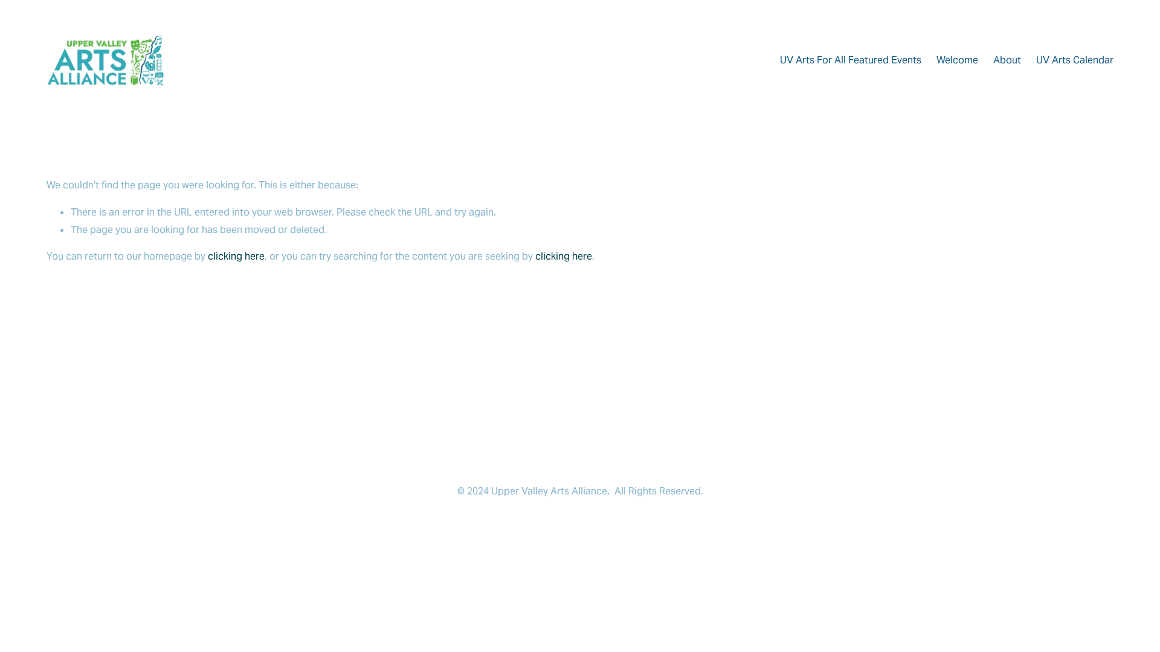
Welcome (957, 60)
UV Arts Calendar (1074, 60)
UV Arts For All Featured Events (850, 60)
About (1007, 60)
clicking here (236, 256)
